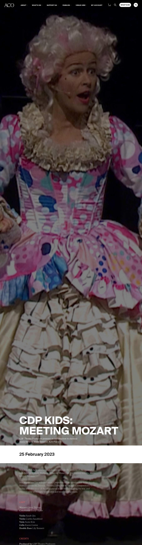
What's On (36, 5)
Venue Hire (80, 5)
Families (66, 5)
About (23, 5)
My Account (96, 5)
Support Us (52, 5)
